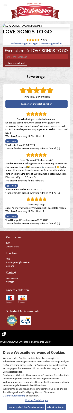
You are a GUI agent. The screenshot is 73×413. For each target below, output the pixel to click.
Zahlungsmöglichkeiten (18, 262)
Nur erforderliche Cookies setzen (26, 407)
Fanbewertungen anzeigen (24, 43)
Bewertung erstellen (51, 43)
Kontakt (10, 281)
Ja (8, 141)
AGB (8, 243)
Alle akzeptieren (55, 407)
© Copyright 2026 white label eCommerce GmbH (25, 341)
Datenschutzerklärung (14, 395)
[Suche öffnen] (70, 3)
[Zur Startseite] (35, 11)
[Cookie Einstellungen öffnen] (4, 334)
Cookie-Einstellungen (36, 400)
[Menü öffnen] (5, 4)
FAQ (8, 259)
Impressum (12, 278)
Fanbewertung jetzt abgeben (36, 103)
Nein (14, 141)
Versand (10, 265)
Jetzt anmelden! (16, 63)
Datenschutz (12, 246)
